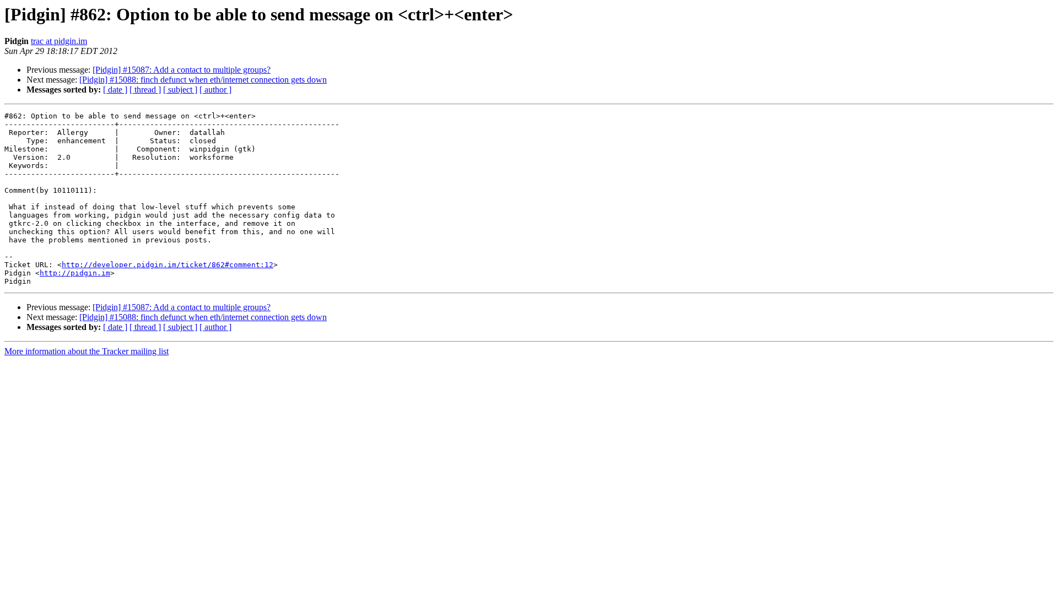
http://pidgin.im (75, 273)
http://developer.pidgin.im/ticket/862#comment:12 (167, 265)
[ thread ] (145, 89)
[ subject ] (180, 89)
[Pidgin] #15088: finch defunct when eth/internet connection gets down (203, 79)
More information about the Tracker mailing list (86, 351)
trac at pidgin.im (59, 41)
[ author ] (215, 89)
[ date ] (115, 89)
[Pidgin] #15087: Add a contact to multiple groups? (182, 69)
